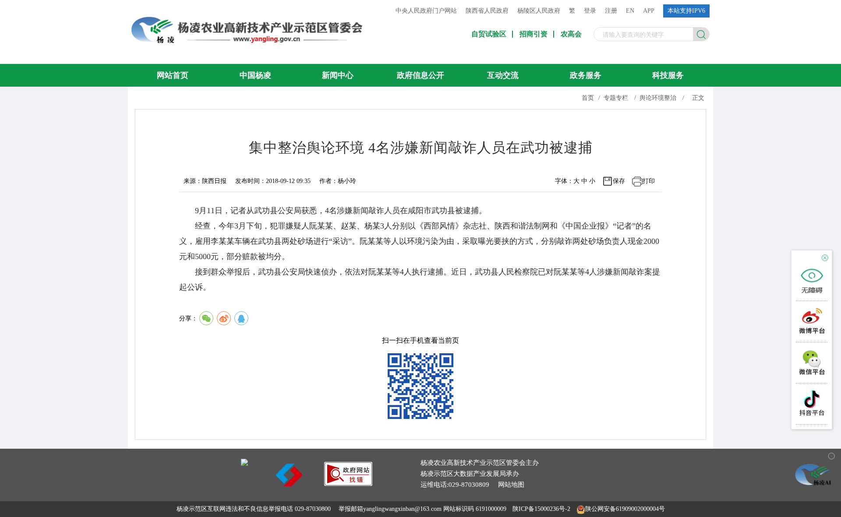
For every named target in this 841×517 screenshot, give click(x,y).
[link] (348, 483)
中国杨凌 (255, 75)
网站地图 (511, 484)
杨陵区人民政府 (538, 10)
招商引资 (533, 34)
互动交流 (503, 75)
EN (630, 10)
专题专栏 (616, 98)
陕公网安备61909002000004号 (625, 509)
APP (648, 10)
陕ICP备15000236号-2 (541, 509)
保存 (619, 181)
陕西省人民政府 (487, 10)
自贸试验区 (488, 34)
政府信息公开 (420, 75)
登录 (590, 10)
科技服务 (668, 75)
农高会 (571, 34)
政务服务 (585, 75)
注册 (611, 10)
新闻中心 (337, 75)
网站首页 (172, 75)
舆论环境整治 (658, 98)
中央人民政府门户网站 (426, 10)
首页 (588, 98)
